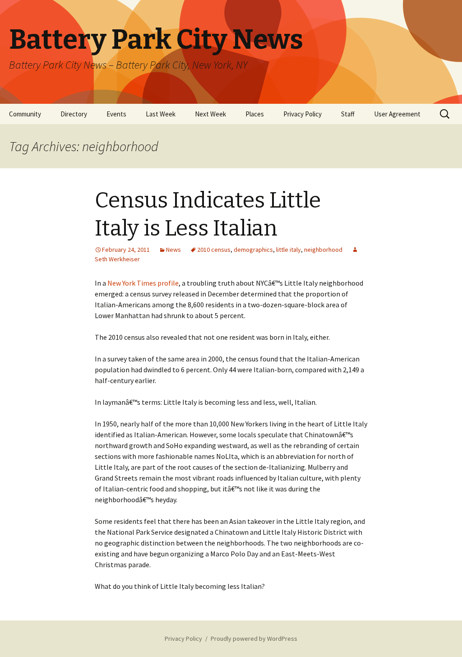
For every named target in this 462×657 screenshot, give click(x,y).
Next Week (210, 114)
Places (254, 114)
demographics (253, 249)
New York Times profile (143, 282)
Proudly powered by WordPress (254, 638)
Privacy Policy (302, 114)
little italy (288, 249)
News (173, 249)
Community (25, 114)
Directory (73, 114)
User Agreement (397, 114)
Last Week (161, 114)
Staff (348, 114)
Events (116, 114)
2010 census (214, 249)
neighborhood (323, 249)
